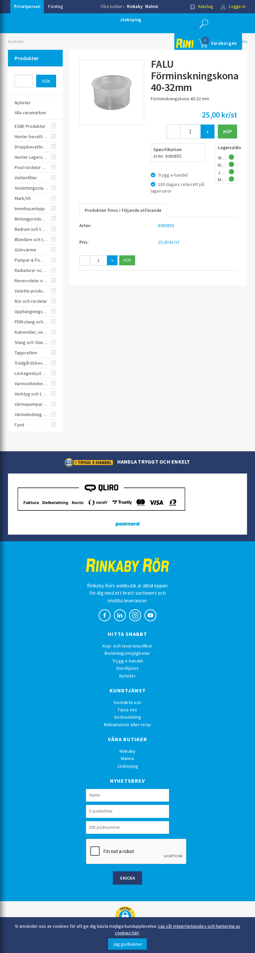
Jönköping (130, 20)
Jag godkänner (127, 944)
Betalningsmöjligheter (127, 653)
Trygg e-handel (127, 661)
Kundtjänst (128, 668)
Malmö (151, 6)
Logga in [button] (236, 6)
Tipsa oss (127, 710)
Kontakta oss (127, 702)
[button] (204, 23)
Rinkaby (134, 6)
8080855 (166, 225)
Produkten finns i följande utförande (123, 210)
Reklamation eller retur (127, 725)
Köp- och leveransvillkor (127, 646)
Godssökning (127, 717)
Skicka (127, 878)
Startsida (16, 41)
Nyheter (127, 676)
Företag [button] (55, 6)
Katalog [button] (205, 6)
